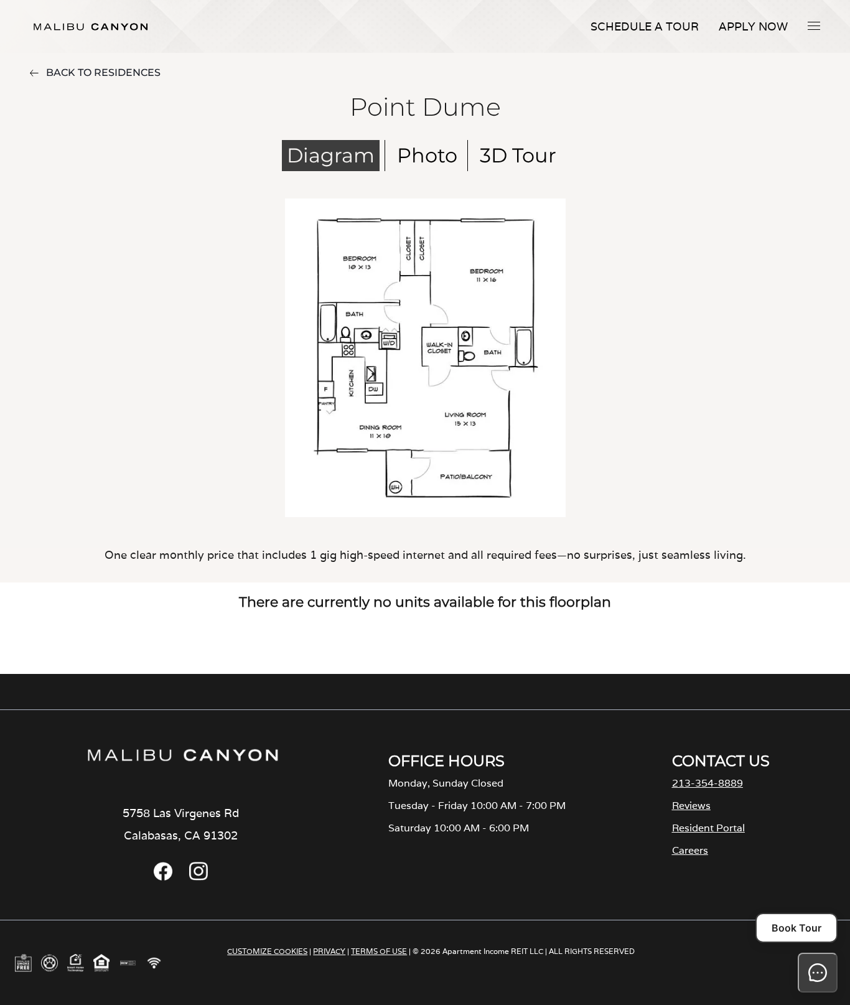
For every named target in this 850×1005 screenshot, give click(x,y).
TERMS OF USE (379, 951)
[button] (814, 25)
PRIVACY (329, 951)
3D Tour (518, 155)
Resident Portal (708, 827)
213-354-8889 (707, 783)
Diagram (331, 155)
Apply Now (753, 26)
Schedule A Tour (645, 26)
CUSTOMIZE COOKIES (267, 951)
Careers (690, 850)
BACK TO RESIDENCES (103, 72)
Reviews (691, 805)
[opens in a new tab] (163, 877)
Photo (427, 155)
